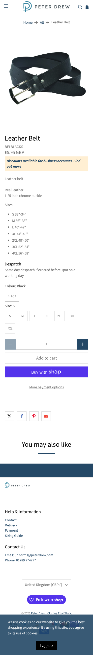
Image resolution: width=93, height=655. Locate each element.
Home (27, 22)
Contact (11, 520)
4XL (10, 328)
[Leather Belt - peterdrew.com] (46, 77)
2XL (59, 316)
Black (11, 296)
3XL (72, 316)
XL (47, 316)
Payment (11, 530)
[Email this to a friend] (46, 416)
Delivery (11, 525)
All (42, 22)
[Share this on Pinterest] (34, 416)
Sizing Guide (14, 535)
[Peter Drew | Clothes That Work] (46, 6)
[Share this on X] (9, 416)
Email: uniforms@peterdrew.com (29, 555)
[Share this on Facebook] (22, 416)
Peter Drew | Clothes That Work (51, 613)
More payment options (46, 387)
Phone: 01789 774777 (20, 560)
